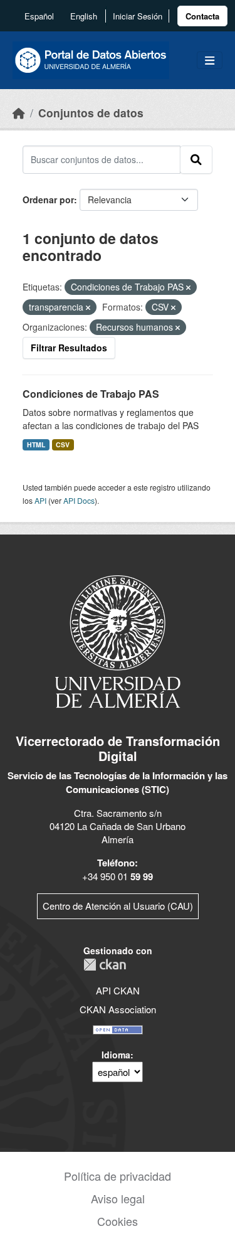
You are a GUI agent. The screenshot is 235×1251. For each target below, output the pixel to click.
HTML (36, 444)
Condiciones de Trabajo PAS (91, 393)
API (40, 500)
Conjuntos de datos (91, 112)
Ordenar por (48, 199)
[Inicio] (19, 112)
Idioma (116, 1054)
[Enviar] (196, 159)
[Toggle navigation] (209, 60)
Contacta (202, 16)
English (83, 16)
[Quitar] (188, 287)
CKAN (104, 964)
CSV (63, 444)
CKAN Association (118, 1009)
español (39, 16)
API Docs (79, 500)
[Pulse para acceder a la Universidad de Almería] (117, 640)
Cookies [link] (117, 1221)
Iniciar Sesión (137, 16)
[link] (202, 16)
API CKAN (118, 990)
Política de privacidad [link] (117, 1176)
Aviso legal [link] (118, 1198)
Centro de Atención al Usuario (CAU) (118, 905)
